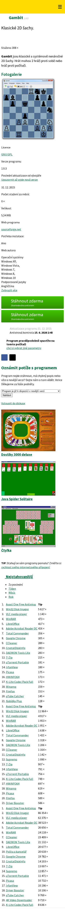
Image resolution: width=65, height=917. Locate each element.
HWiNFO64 (12, 677)
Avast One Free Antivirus (21, 604)
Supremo (11, 759)
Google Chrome (15, 638)
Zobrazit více (9, 290)
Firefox (10, 691)
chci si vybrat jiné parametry (23, 348)
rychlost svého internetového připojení (25, 567)
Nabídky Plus (14, 701)
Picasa (10, 672)
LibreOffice (12, 624)
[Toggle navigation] (60, 7)
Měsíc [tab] (11, 592)
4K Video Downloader (19, 900)
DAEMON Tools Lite (18, 653)
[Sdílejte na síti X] (12, 357)
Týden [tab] (12, 588)
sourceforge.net (11, 229)
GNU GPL (6, 154)
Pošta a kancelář (16, 851)
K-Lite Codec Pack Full (19, 682)
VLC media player (16, 614)
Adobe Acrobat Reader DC (21, 628)
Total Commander (17, 633)
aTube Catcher (15, 696)
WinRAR (11, 619)
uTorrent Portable (17, 662)
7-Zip (9, 657)
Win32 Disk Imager (17, 609)
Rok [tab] (10, 597)
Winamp (11, 686)
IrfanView (12, 667)
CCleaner (11, 643)
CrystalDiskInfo (15, 648)
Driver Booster (15, 803)
